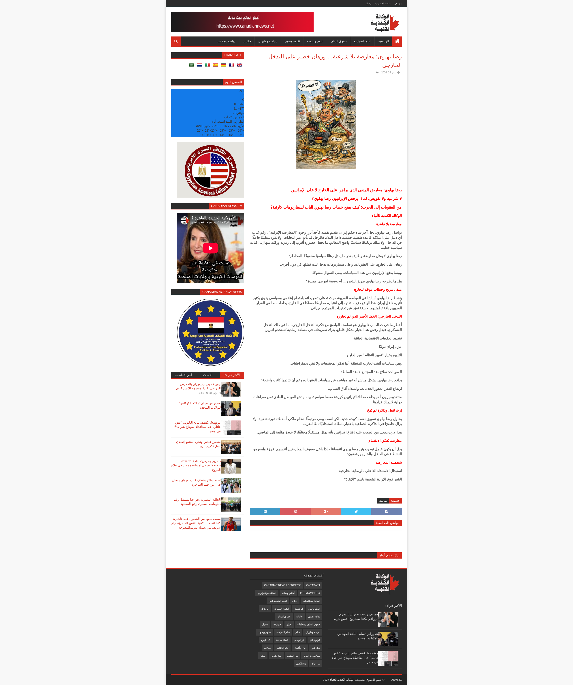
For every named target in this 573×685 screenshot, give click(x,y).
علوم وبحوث (315, 41)
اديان (294, 601)
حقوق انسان (339, 41)
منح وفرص (276, 655)
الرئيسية (383, 41)
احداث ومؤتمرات (311, 601)
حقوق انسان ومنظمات (308, 624)
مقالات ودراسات (312, 655)
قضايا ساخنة (282, 640)
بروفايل (383, 500)
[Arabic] (192, 66)
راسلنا (369, 3)
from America (310, 593)
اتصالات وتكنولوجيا (267, 593)
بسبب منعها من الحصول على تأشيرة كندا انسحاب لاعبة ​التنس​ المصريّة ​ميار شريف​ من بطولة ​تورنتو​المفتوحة (196, 523)
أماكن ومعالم (288, 593)
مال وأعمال (300, 648)
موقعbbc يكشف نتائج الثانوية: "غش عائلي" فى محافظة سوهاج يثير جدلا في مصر (197, 427)
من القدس (292, 655)
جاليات (247, 41)
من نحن (398, 3)
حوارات (277, 624)
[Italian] (208, 66)
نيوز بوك (316, 663)
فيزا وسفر (299, 640)
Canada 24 (313, 585)
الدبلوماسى (314, 608)
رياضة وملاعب (226, 41)
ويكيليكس (301, 663)
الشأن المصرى (281, 608)
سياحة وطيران (267, 41)
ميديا (263, 655)
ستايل (265, 624)
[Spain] (216, 66)
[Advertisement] (192, 580)
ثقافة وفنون (292, 41)
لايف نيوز (315, 648)
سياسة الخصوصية (383, 3)
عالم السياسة (362, 41)
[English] (240, 66)
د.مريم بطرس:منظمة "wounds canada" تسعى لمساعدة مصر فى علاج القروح (196, 465)
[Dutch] (200, 66)
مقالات (267, 648)
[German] (224, 66)
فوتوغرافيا (315, 640)
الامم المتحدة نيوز (278, 601)
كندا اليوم (265, 640)
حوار (289, 624)
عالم (297, 632)
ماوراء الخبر (282, 648)
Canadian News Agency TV (282, 585)
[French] (232, 66)
